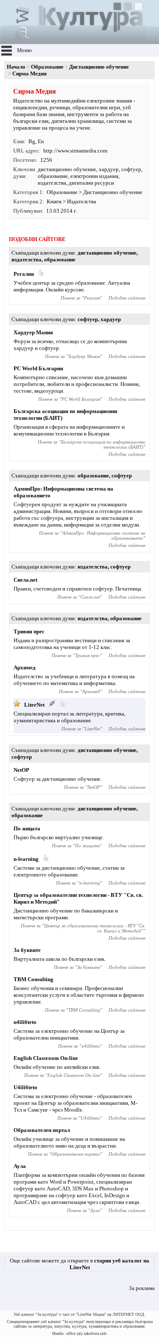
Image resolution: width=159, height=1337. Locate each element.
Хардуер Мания (33, 332)
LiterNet (34, 705)
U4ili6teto (25, 1087)
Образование (47, 67)
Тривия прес (29, 631)
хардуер (109, 169)
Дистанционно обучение (99, 67)
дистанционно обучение (67, 169)
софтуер (131, 169)
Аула (20, 1166)
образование (53, 176)
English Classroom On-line (46, 1058)
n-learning (26, 859)
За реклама (142, 1288)
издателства (52, 183)
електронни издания (94, 176)
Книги (54, 201)
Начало (16, 67)
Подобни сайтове (127, 297)
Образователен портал (42, 1130)
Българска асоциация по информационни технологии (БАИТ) (103, 444)
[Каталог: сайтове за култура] (74, 40)
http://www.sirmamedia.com (75, 150)
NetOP (21, 770)
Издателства (81, 201)
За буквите (27, 950)
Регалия (24, 274)
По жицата (27, 828)
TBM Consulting (33, 979)
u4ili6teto (25, 1022)
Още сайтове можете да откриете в (79, 1263)
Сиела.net (25, 580)
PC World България (38, 368)
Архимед (25, 667)
